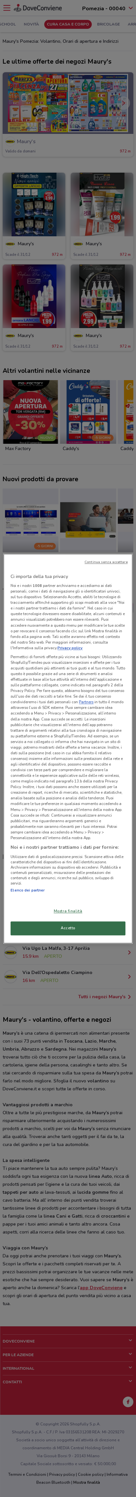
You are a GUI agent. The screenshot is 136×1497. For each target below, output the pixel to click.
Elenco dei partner (28, 890)
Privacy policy (70, 648)
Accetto (68, 928)
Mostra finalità (68, 911)
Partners (86, 702)
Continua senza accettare (106, 561)
